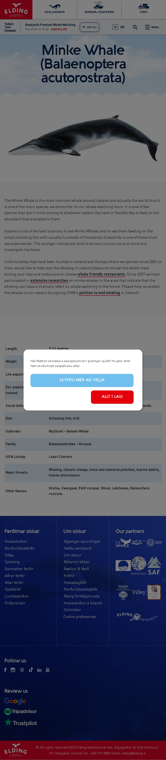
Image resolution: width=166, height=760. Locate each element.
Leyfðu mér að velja (82, 380)
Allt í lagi (112, 397)
